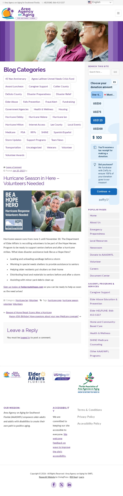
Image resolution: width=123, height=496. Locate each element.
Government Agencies (16, 109)
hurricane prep (55, 300)
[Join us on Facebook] (53, 485)
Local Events (74, 125)
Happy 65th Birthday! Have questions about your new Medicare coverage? (43, 316)
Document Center (100, 276)
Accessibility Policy (89, 423)
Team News (57, 140)
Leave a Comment (14, 167)
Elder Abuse (11, 102)
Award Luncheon (14, 86)
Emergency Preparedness (97, 231)
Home (93, 215)
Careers (94, 269)
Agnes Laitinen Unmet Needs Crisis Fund (53, 79)
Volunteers (18, 304)
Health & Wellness (43, 109)
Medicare (10, 132)
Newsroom (96, 248)
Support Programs (36, 140)
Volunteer (67, 147)
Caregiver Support (38, 86)
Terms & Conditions (89, 410)
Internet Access (37, 125)
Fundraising (69, 102)
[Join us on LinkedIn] (69, 485)
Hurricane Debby (14, 117)
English (96, 2)
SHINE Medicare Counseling (99, 342)
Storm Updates (13, 140)
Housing (63, 109)
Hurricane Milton (14, 125)
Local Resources (99, 241)
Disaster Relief (63, 94)
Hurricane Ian (60, 117)
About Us (95, 222)
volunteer (7, 304)
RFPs (33, 132)
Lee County (56, 125)
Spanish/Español (62, 132)
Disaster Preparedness (39, 94)
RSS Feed (74, 477)
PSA (23, 132)
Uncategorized (34, 147)
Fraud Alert (51, 102)
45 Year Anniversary (15, 79)
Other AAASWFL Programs (99, 353)
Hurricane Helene (38, 117)
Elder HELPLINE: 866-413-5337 (102, 313)
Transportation (13, 147)
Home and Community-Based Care (103, 324)
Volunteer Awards (14, 155)
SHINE (44, 132)
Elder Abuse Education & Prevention (103, 301)
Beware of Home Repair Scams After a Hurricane (29, 312)
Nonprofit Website (47, 477)
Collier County (61, 86)
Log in (81, 477)
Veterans (51, 147)
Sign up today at (23, 287)
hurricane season (70, 300)
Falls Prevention (31, 102)
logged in (25, 337)
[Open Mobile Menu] (118, 13)
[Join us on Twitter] (61, 485)
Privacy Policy (86, 417)
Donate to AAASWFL (102, 255)
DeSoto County (13, 94)
